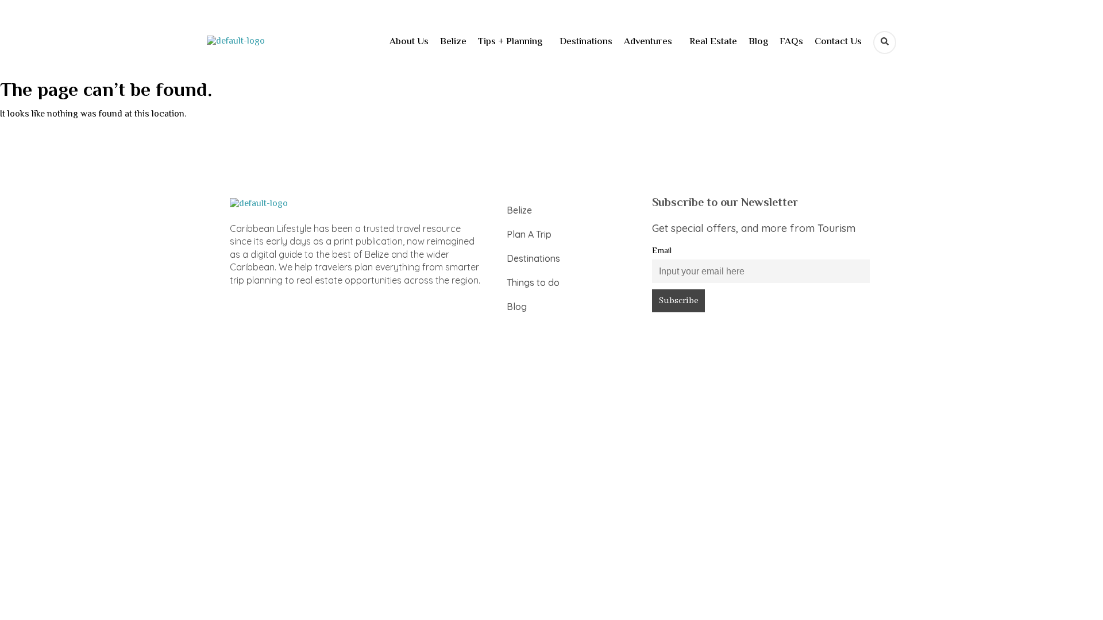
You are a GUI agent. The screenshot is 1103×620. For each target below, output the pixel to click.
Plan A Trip (529, 234)
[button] (513, 42)
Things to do (533, 282)
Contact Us (838, 41)
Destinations (586, 41)
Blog (758, 41)
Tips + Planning (510, 41)
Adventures (648, 41)
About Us (409, 41)
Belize (453, 41)
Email (662, 251)
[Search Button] (884, 42)
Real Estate (713, 41)
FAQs (791, 41)
